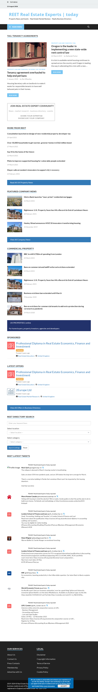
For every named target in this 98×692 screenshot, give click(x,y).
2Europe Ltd (23, 390)
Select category (13, 438)
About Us (11, 655)
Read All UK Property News (21, 182)
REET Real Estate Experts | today (43, 14)
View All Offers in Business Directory (25, 408)
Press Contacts (13, 663)
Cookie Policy (42, 672)
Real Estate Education (26, 356)
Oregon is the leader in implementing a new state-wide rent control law (69, 49)
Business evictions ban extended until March (43, 293)
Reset (25, 448)
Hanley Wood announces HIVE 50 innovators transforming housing (52, 223)
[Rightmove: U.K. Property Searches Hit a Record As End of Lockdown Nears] (14, 210)
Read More (12, 94)
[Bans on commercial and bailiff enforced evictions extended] (14, 267)
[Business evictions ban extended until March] (14, 293)
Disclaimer (41, 655)
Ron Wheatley (27, 79)
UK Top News (40, 69)
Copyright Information (46, 659)
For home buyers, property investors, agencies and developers (34, 328)
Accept (64, 686)
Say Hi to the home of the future (20, 152)
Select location (13, 428)
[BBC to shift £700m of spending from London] (14, 254)
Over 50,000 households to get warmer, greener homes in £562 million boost (39, 143)
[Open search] (88, 27)
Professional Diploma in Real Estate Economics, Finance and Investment (53, 345)
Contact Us (12, 659)
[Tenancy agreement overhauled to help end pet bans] (27, 54)
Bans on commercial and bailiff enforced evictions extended (49, 267)
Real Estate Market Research (28, 397)
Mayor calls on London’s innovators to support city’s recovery (33, 170)
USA (74, 43)
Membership (12, 667)
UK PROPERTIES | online (20, 323)
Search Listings (14, 448)
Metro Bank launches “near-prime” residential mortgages (48, 197)
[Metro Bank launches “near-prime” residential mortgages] (14, 197)
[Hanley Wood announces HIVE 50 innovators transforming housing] (14, 223)
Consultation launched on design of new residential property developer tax (39, 133)
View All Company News (20, 239)
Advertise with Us (14, 672)
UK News (32, 69)
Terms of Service (43, 663)
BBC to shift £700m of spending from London (43, 254)
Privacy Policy (42, 667)
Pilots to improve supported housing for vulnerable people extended (36, 161)
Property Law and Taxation (17, 69)
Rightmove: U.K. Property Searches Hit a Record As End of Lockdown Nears (56, 210)
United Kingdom (43, 356)
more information (49, 686)
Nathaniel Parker (72, 56)
